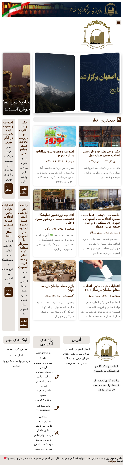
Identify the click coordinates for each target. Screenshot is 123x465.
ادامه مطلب (23, 190)
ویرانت (112, 461)
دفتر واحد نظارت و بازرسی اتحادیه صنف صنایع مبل (23, 138)
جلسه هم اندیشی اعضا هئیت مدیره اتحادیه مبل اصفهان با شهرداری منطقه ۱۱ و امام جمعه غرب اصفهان (22, 235)
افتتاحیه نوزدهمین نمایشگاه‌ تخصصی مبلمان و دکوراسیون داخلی (54, 218)
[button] (118, 22)
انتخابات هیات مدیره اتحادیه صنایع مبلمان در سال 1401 (7, 220)
